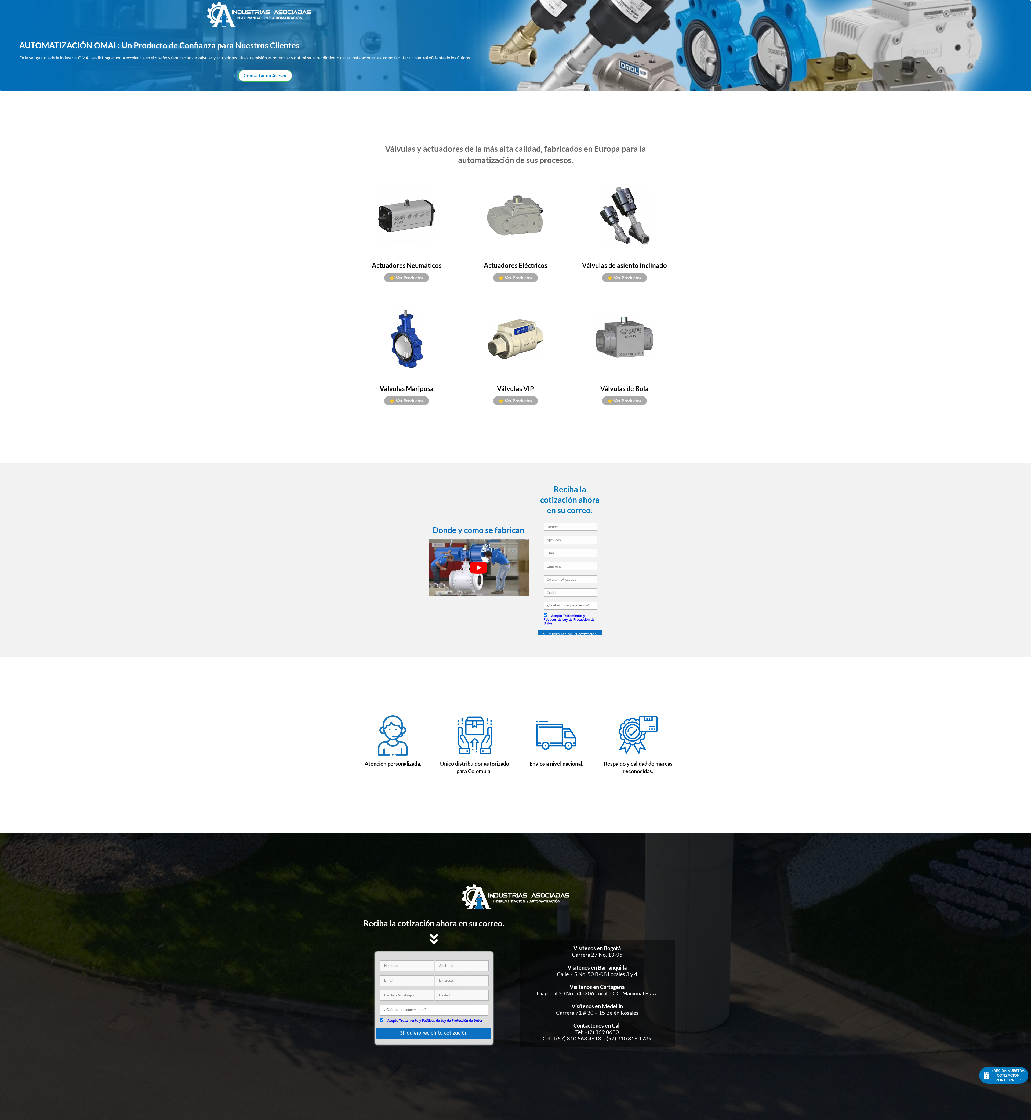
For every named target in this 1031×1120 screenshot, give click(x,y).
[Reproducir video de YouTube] (479, 567)
